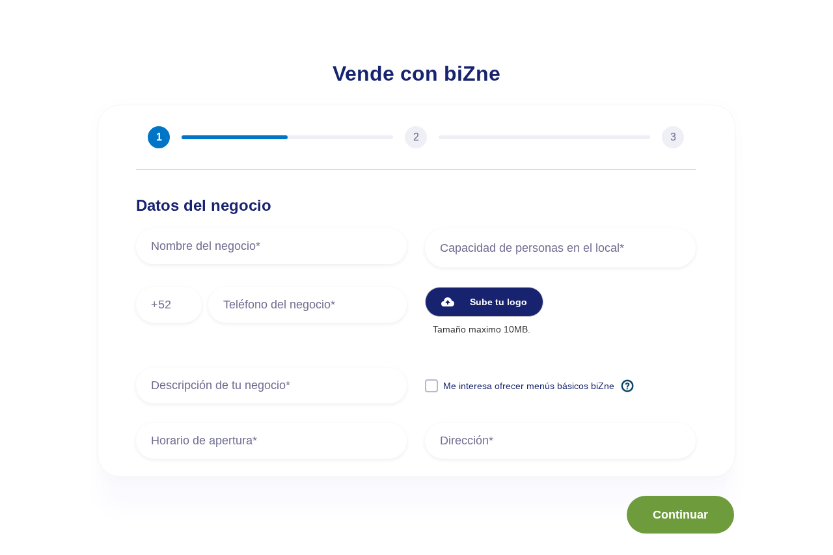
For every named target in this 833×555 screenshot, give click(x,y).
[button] (484, 302)
